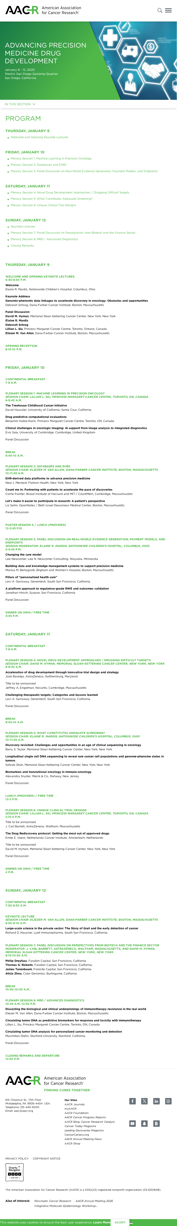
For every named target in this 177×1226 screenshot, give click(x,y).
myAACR (71, 1108)
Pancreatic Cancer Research (52, 1201)
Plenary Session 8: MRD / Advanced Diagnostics (44, 239)
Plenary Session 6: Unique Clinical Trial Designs (43, 205)
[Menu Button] (168, 11)
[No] (131, 1223)
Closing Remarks (22, 245)
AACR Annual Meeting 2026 (94, 1201)
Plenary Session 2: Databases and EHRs (39, 164)
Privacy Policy (17, 1158)
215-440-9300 (29, 1107)
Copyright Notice (46, 1158)
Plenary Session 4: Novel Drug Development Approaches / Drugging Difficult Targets (70, 192)
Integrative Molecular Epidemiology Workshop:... (66, 1205)
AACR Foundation (77, 1113)
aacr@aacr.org (23, 1110)
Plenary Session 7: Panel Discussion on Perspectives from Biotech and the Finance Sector (73, 232)
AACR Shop (72, 1143)
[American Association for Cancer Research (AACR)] (43, 11)
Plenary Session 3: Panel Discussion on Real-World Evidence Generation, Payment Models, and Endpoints (84, 171)
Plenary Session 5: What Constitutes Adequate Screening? (52, 198)
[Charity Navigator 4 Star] (14, 1172)
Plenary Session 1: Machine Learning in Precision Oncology (51, 158)
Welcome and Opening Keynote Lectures (39, 137)
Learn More (102, 1222)
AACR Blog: (90, 1121)
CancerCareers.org (77, 1134)
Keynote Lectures (23, 226)
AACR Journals (75, 1104)
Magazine (80, 1125)
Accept (120, 1222)
